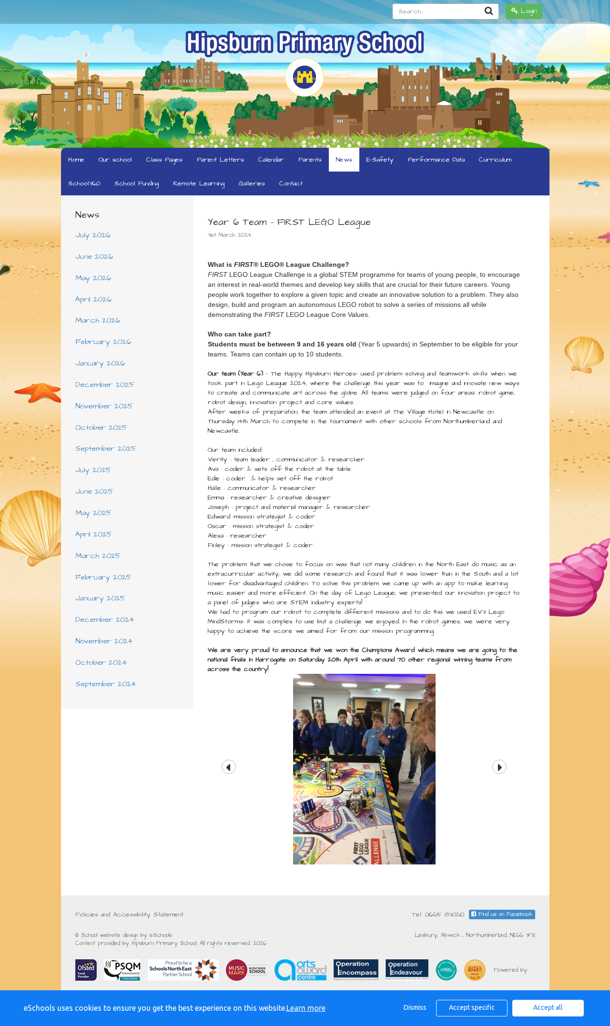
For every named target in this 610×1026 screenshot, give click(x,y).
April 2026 (93, 299)
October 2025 (101, 427)
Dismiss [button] (415, 1007)
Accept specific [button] (472, 1007)
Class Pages (164, 159)
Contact (291, 183)
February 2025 (103, 577)
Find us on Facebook (504, 914)
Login (527, 11)
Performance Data (436, 159)
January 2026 (100, 363)
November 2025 (104, 406)
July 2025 (93, 470)
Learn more (305, 1008)
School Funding (136, 183)
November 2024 (104, 641)
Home (76, 159)
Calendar (271, 159)
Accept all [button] (548, 1007)
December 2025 (104, 384)
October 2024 (101, 662)
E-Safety (380, 159)
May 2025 (93, 513)
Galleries (252, 183)
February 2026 (103, 341)
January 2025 (100, 598)
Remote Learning (198, 183)
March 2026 (97, 320)
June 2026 (94, 256)
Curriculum (495, 159)
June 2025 (94, 491)
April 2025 (93, 534)
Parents (310, 159)
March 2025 (98, 555)
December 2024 (104, 619)
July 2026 (93, 235)
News (344, 159)
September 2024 (105, 684)
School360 (84, 183)
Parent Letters (220, 159)
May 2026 (93, 278)
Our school (115, 159)
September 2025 (105, 448)
